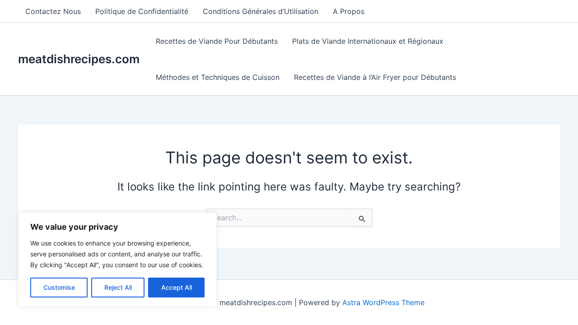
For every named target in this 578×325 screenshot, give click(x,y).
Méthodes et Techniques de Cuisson (218, 77)
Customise (59, 287)
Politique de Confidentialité (141, 11)
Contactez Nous (53, 11)
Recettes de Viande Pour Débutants (217, 41)
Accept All (176, 287)
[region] (117, 259)
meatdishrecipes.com (79, 59)
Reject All (118, 287)
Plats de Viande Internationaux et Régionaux (367, 41)
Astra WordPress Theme (383, 302)
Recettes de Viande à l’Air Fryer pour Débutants (375, 77)
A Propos (348, 11)
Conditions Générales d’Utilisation (260, 11)
